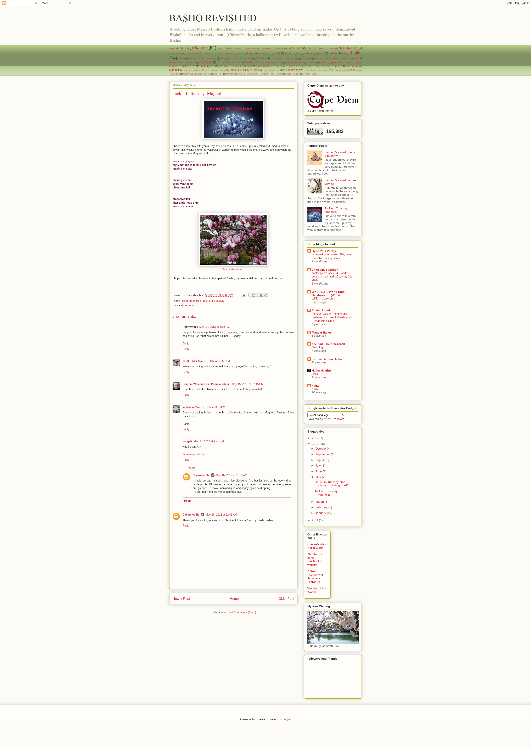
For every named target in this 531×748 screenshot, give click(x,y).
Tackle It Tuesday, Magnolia (336, 210)
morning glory (350, 58)
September (323, 454)
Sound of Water (322, 66)
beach (221, 48)
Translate (338, 418)
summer (174, 69)
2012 (315, 443)
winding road (267, 74)
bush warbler (252, 48)
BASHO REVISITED (213, 17)
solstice (299, 66)
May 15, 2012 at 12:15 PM (247, 384)
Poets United (321, 310)
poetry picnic (188, 66)
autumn (184, 48)
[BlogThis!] (254, 295)
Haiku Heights (322, 370)
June (319, 471)
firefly (240, 53)
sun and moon (218, 70)
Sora (309, 66)
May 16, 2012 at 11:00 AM (231, 475)
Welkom (230, 74)
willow (240, 74)
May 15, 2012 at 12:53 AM (214, 361)
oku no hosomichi (228, 62)
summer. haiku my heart (195, 70)
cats (332, 48)
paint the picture (294, 62)
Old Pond (250, 62)
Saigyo (268, 66)
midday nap (291, 58)
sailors (279, 66)
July (318, 465)
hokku (181, 58)
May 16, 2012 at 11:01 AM (221, 514)
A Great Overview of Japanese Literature (315, 576)
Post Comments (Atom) (242, 612)
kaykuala (188, 407)
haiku (356, 52)
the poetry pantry (292, 69)
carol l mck (190, 361)
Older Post (286, 598)
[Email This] (250, 295)
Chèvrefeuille (175, 53)
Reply (186, 349)
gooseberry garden (313, 53)
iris (222, 58)
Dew (219, 53)
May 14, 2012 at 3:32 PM (214, 326)
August (320, 460)
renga (248, 66)
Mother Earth (175, 62)
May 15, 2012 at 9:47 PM (209, 441)
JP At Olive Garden (325, 269)
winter (280, 74)
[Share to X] (258, 295)
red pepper (236, 66)
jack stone (232, 58)
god (297, 53)
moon (318, 58)
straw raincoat (352, 66)
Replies (191, 467)
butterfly (267, 48)
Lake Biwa (246, 58)
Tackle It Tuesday (239, 69)
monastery (307, 58)
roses (258, 66)
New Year (190, 62)
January (321, 513)
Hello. (315, 373)
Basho (200, 47)
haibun (333, 53)
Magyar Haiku (321, 332)
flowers (251, 53)
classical (209, 53)
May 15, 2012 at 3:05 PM (210, 407)
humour (211, 58)
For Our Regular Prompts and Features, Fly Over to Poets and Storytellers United (331, 317)
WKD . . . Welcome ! (324, 298)
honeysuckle (195, 58)
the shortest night (340, 70)
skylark (288, 66)
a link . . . (317, 389)
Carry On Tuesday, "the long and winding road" (331, 483)
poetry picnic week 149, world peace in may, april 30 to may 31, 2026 (332, 276)
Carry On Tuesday (317, 48)
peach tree (311, 62)
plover (350, 62)
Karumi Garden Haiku (327, 359)
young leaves (309, 74)
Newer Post (181, 598)
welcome (218, 74)
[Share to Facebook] (262, 295)
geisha (288, 53)
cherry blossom (348, 48)
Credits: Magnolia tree (233, 269)
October (321, 448)
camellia (279, 48)
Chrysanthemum (193, 53)
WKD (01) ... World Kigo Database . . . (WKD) (328, 293)
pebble (323, 62)
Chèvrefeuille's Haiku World (317, 546)
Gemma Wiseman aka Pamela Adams (206, 384)
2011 (315, 520)
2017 (315, 438)
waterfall (188, 73)
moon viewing (331, 58)
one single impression (270, 62)
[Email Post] (242, 295)
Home (234, 598)
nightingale (206, 62)
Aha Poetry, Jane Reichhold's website (315, 559)
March (320, 501)
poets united (207, 66)
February (321, 507)
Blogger (286, 719)
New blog (317, 347)
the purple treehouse (317, 70)
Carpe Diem (294, 48)
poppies (223, 66)
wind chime (252, 74)
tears (256, 69)
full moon (263, 53)
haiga (344, 53)
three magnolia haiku (195, 454)
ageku (172, 48)
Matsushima (276, 58)
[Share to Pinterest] (266, 295)
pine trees (337, 62)
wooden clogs (293, 74)
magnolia (260, 58)
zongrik (187, 441)
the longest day (271, 70)
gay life (276, 53)
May (318, 477)
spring (337, 66)
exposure (229, 53)
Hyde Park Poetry (324, 251)
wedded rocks (204, 74)
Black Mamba (235, 48)
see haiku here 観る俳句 (328, 344)
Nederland (190, 305)
